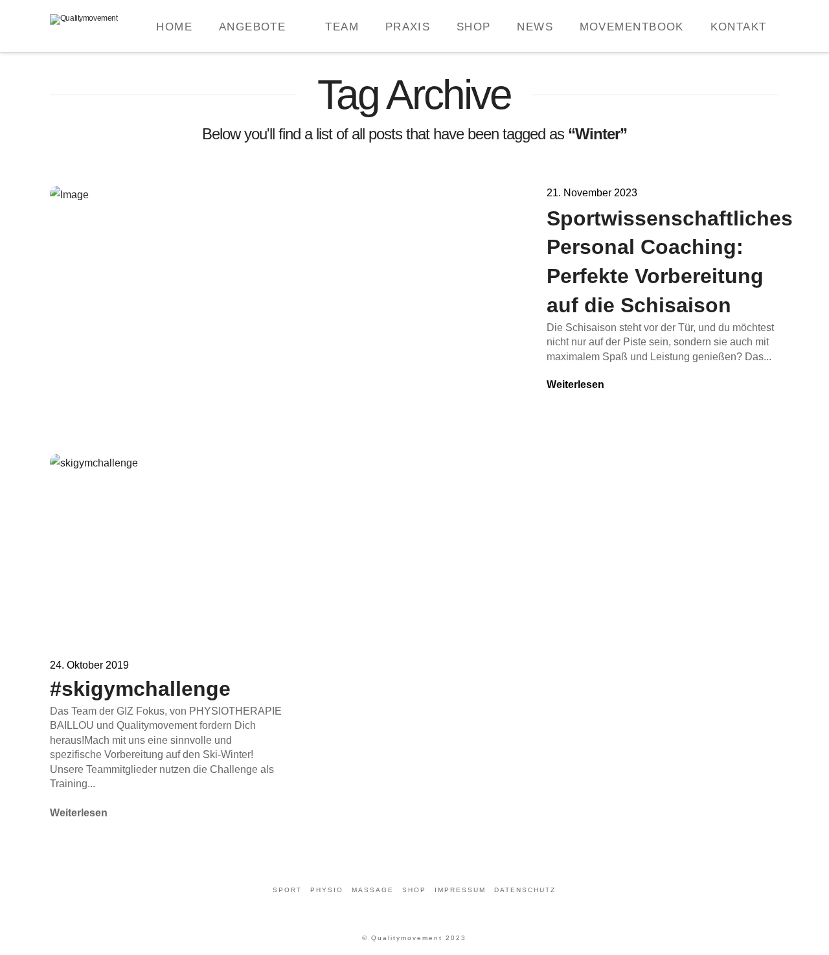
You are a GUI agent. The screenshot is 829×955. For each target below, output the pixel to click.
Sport (287, 889)
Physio (326, 889)
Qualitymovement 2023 (418, 937)
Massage (373, 889)
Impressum (460, 889)
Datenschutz (525, 889)
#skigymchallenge (140, 688)
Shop (414, 889)
